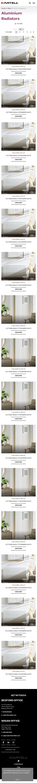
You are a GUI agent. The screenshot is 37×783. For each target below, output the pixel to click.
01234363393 (7, 712)
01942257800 (7, 732)
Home (3, 8)
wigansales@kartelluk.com (11, 736)
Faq (18, 767)
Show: (15, 29)
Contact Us (10, 750)
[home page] (9, 3)
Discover (18, 73)
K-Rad (9, 8)
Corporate (18, 764)
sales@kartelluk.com (9, 715)
